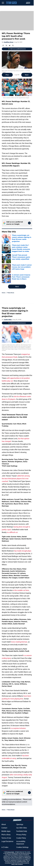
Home (3, 292)
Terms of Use (6, 838)
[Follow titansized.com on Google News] (29, 223)
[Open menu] (3, 3)
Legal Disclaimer (7, 841)
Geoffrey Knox (8, 42)
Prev (7, 75)
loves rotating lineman (19, 642)
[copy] (13, 45)
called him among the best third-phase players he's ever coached (16, 478)
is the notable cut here (21, 590)
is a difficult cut (12, 532)
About (3, 824)
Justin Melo (8, 319)
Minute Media (10, 852)
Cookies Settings (22, 847)
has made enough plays (22, 551)
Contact (4, 828)
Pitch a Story (6, 835)
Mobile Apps (5, 831)
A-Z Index (4, 847)
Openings (19, 824)
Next (26, 75)
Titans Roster (11, 809)
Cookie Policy (21, 838)
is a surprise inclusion (18, 728)
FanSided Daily (21, 831)
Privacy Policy (21, 835)
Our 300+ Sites (21, 828)
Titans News (10, 292)
